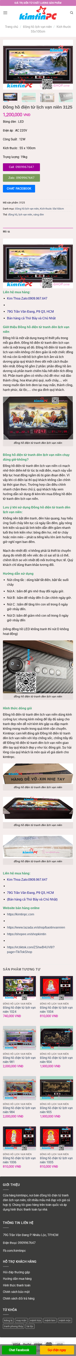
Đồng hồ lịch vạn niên (37, 27)
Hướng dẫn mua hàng (17, 1279)
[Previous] (9, 65)
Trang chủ (11, 27)
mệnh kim (50, 1320)
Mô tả (6, 231)
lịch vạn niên (25, 214)
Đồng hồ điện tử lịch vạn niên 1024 (19, 1010)
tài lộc (30, 1326)
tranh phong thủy (13, 1326)
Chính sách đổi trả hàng (18, 1298)
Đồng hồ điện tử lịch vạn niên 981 (19, 1060)
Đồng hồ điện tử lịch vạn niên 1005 (56, 1160)
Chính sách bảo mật (16, 1292)
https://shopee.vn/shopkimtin (26, 934)
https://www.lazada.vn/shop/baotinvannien (36, 927)
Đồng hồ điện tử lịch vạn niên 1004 (56, 1010)
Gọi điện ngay (57, 1350)
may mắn (21, 1320)
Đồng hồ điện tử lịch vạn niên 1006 (19, 1160)
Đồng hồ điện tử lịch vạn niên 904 (56, 1060)
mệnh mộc (65, 1320)
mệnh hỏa (35, 1320)
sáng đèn (38, 214)
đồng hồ (12, 214)
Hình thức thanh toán (16, 1285)
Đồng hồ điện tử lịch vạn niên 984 (19, 1110)
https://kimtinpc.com (20, 914)
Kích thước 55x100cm (52, 208)
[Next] (66, 65)
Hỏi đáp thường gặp (16, 1272)
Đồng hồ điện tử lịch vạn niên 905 (56, 1110)
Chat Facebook (19, 1350)
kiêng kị (8, 1320)
